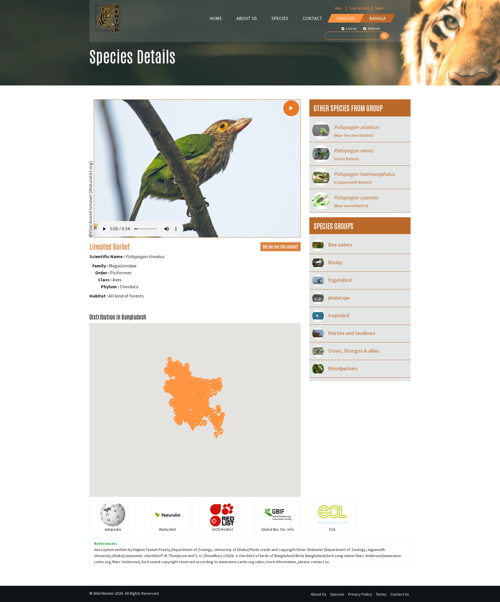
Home (215, 18)
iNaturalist (167, 529)
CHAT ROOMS (359, 8)
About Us (246, 18)
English (346, 18)
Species (279, 18)
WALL (339, 8)
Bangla (377, 18)
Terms (381, 594)
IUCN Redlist (222, 529)
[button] (218, 410)
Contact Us (399, 594)
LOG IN (350, 28)
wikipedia (112, 529)
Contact (312, 18)
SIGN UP (373, 28)
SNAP (379, 8)
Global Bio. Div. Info (277, 529)
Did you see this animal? (280, 246)
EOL (332, 529)
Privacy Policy (360, 594)
